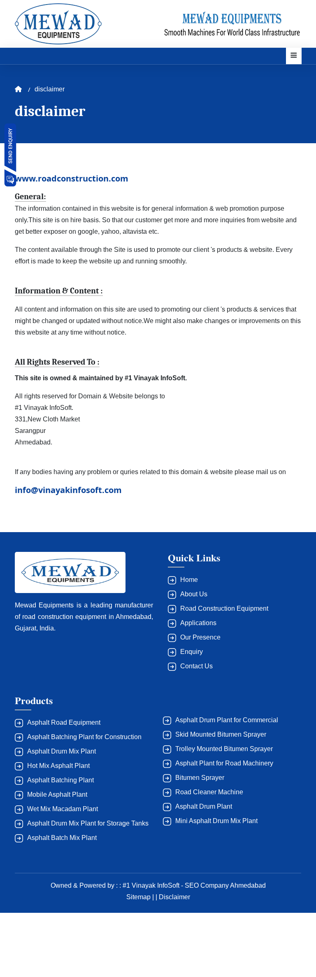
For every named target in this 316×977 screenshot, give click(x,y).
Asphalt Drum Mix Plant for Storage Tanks (88, 823)
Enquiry (191, 651)
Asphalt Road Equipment (63, 722)
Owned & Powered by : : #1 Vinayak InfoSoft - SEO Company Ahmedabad (158, 885)
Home (189, 579)
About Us (193, 594)
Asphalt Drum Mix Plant (61, 751)
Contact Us (196, 666)
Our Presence (200, 637)
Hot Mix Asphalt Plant (58, 765)
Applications (198, 622)
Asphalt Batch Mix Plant (62, 837)
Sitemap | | (142, 896)
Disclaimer (174, 896)
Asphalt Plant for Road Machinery (224, 763)
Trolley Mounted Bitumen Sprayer (224, 748)
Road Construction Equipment (224, 608)
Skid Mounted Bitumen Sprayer (220, 734)
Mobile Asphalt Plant (57, 794)
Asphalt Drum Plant (203, 806)
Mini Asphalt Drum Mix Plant (216, 820)
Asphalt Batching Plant (60, 780)
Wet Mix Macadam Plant (62, 808)
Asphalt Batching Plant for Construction (84, 736)
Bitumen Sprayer (199, 777)
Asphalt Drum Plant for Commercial (226, 719)
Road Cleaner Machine (209, 792)
